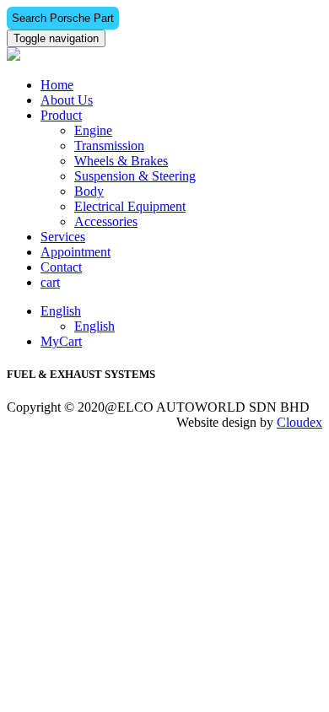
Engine (93, 130)
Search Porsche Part (63, 18)
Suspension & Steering (135, 176)
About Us (66, 100)
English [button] (60, 311)
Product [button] (61, 115)
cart (50, 282)
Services (62, 236)
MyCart (61, 341)
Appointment (75, 252)
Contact (61, 267)
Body (89, 191)
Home (56, 85)
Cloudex (299, 422)
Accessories (106, 221)
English (94, 326)
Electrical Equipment (130, 206)
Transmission (109, 145)
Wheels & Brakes (121, 161)
